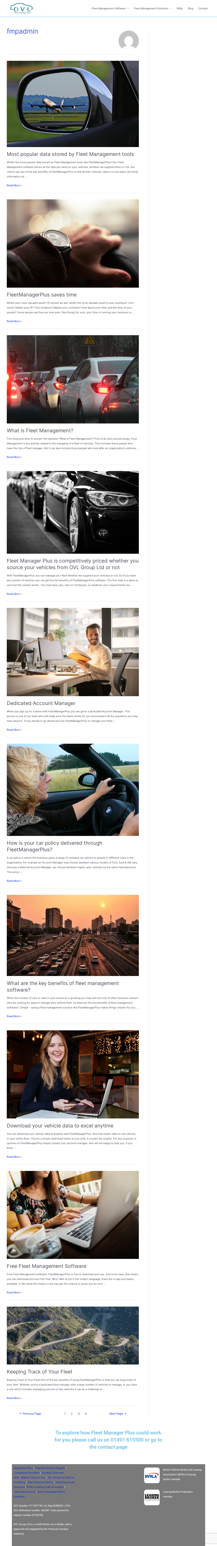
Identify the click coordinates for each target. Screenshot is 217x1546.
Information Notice (25, 1491)
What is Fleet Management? (40, 430)
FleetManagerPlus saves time (42, 295)
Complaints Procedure (27, 1472)
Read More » (14, 185)
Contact (203, 8)
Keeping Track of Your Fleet (39, 1372)
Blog (190, 8)
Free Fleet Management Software (46, 1266)
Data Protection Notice (40, 1482)
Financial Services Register (50, 1468)
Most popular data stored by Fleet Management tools (70, 154)
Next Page (118, 1413)
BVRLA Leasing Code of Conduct (45, 1487)
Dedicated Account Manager (41, 703)
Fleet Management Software (109, 8)
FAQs (180, 8)
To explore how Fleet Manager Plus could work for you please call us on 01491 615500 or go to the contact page (108, 1440)
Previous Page (30, 1413)
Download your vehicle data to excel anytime (60, 1126)
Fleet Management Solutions (151, 8)
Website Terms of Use (32, 1477)
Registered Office (23, 1468)
